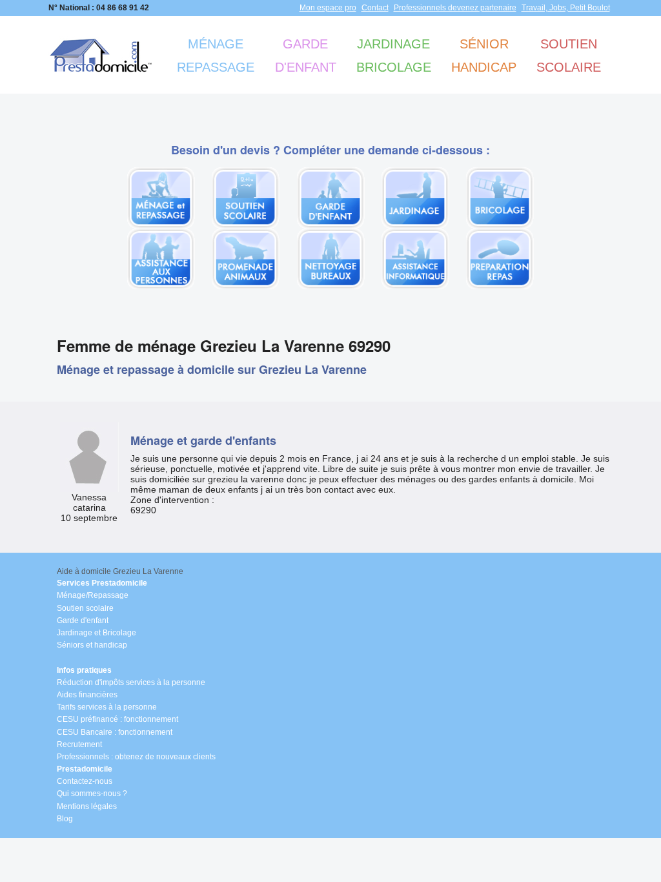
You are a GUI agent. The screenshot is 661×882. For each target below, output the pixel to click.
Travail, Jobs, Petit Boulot (566, 7)
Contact (375, 7)
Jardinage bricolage (393, 55)
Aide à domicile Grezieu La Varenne (120, 571)
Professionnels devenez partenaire (455, 7)
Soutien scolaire (568, 55)
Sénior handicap (483, 55)
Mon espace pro (328, 7)
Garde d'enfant (305, 55)
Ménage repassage (215, 55)
